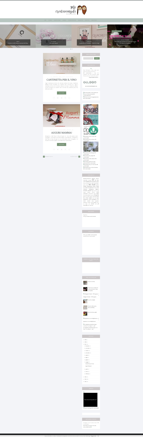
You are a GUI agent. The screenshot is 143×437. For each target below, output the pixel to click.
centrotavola (90, 193)
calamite (88, 192)
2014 (85, 381)
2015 (85, 379)
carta (97, 192)
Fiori (97, 183)
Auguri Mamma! (61, 132)
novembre (88, 348)
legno (98, 198)
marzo (87, 371)
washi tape (91, 205)
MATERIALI (64, 20)
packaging (94, 199)
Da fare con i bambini (125, 39)
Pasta (84, 187)
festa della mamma (86, 195)
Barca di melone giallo (92, 312)
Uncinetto (95, 190)
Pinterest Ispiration (89, 187)
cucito (95, 193)
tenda (89, 203)
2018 (85, 342)
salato (93, 200)
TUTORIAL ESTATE (87, 190)
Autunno (93, 178)
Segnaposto (91, 189)
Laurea (97, 184)
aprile (87, 369)
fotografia (96, 195)
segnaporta (85, 202)
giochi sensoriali (93, 196)
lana (95, 198)
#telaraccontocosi (87, 178)
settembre (88, 352)
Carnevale (85, 180)
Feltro (97, 181)
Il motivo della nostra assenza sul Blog (18, 43)
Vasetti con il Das (91, 281)
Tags (92, 190)
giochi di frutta (86, 196)
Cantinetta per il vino (62, 79)
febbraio (87, 373)
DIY (93, 180)
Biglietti (97, 178)
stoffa (95, 202)
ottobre (87, 350)
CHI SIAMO (50, 20)
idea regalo (89, 198)
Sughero (97, 189)
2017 (85, 344)
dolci (97, 193)
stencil (92, 202)
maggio (87, 362)
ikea (93, 198)
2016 (85, 376)
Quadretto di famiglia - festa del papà (89, 43)
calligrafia (93, 192)
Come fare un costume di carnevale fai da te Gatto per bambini (93, 289)
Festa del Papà (86, 183)
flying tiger (92, 195)
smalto (89, 202)
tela (83, 203)
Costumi (89, 180)
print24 (17, 41)
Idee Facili (89, 41)
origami (90, 199)
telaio (86, 203)
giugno (87, 359)
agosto (87, 355)
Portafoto (95, 187)
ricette (97, 199)
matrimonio (53, 41)
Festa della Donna (92, 183)
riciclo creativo (86, 200)
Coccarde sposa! (53, 43)
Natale (84, 186)
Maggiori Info (93, 436)
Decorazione (93, 181)
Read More (61, 92)
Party (94, 186)
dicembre (88, 345)
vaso (88, 205)
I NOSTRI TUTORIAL (57, 20)
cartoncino (85, 193)
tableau (98, 202)
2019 (85, 339)
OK (98, 436)
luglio (87, 357)
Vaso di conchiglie (91, 299)
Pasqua (97, 186)
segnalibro (97, 200)
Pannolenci (89, 186)
